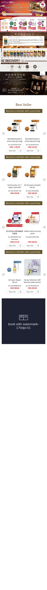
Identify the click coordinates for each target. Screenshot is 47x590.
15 (38, 31)
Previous (3, 133)
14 (35, 31)
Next (44, 133)
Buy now (12, 151)
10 (25, 31)
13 (32, 31)
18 (45, 31)
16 (40, 31)
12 (30, 31)
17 (43, 31)
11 (27, 31)
